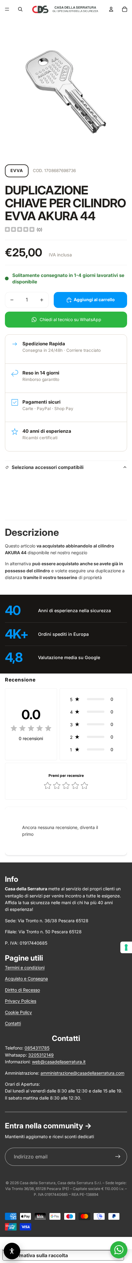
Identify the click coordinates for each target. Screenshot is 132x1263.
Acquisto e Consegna (26, 978)
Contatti (13, 1023)
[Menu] (7, 9)
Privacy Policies (20, 1001)
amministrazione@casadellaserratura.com (82, 1073)
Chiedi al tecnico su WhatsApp (70, 319)
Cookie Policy (18, 1012)
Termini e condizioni (25, 967)
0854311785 (37, 1047)
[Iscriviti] (117, 1156)
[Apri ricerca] (20, 9)
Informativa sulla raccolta (38, 1255)
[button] (93, 699)
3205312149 (41, 1055)
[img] (19, 229)
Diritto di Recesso (22, 989)
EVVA (16, 170)
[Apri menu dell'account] (111, 9)
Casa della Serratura (38, 1182)
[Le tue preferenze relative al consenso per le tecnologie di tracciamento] (126, 947)
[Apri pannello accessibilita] (12, 1251)
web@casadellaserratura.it (59, 1061)
